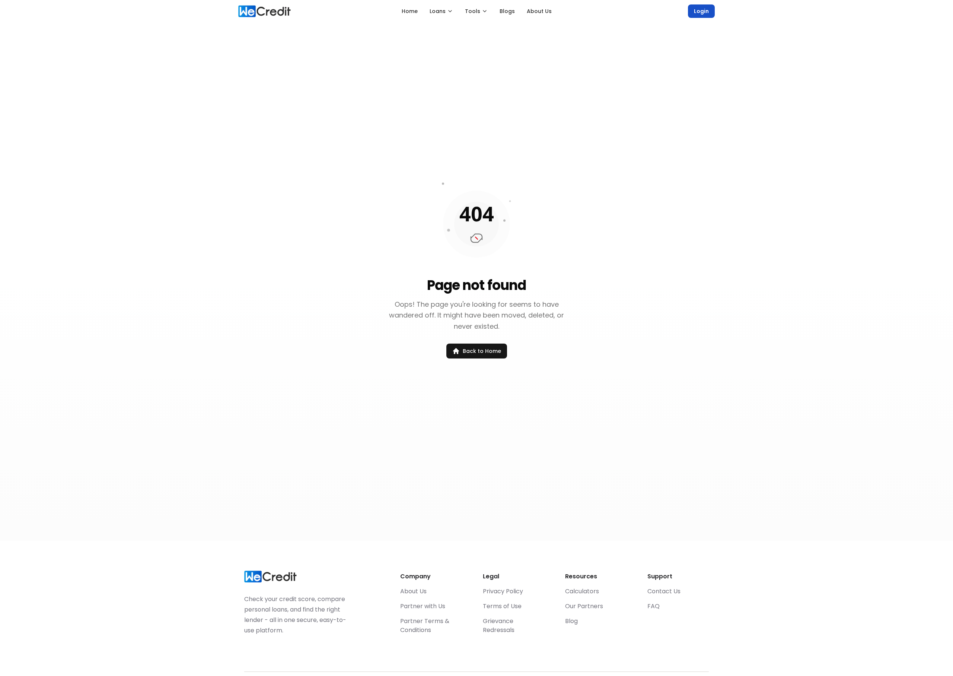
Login (701, 11)
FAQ (653, 606)
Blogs (507, 11)
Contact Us (664, 591)
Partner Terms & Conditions (424, 625)
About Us (539, 11)
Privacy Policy (503, 591)
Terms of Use (502, 606)
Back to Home (482, 351)
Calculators (582, 591)
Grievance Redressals (498, 625)
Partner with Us (422, 606)
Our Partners (584, 606)
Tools (472, 11)
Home (410, 11)
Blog (571, 621)
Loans (438, 11)
